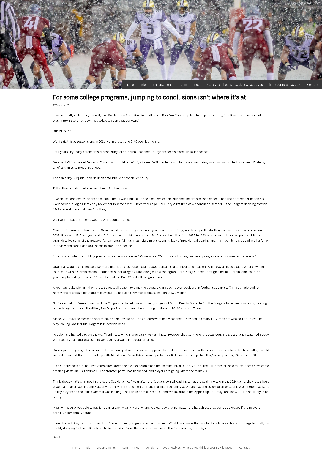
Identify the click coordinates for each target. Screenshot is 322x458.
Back (56, 437)
